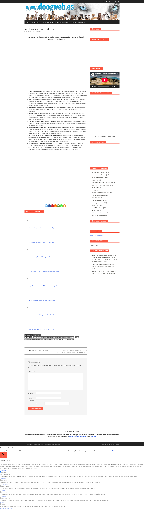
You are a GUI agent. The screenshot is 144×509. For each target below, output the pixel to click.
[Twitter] (46, 205)
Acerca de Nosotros (104, 444)
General (94, 190)
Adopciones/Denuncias (98, 177)
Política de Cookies (115, 444)
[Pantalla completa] (117, 86)
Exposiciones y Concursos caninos (101, 185)
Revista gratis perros (98, 203)
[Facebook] (49, 205)
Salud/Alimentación (97, 208)
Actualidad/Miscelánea (98, 172)
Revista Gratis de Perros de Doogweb (56, 22)
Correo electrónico (31, 400)
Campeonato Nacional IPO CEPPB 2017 (38, 350)
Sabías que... (37, 335)
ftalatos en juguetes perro (42, 339)
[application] (105, 80)
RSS (42, 444)
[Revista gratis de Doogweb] (105, 115)
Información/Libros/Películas (100, 193)
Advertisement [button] (4, 496)
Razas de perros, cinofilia (99, 200)
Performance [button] (4, 484)
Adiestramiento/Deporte (99, 175)
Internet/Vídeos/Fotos (98, 195)
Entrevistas (95, 180)
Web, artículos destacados (99, 213)
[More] (64, 205)
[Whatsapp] (61, 205)
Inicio (28, 22)
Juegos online (96, 197)
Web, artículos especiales (99, 215)
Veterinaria (95, 210)
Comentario (32, 371)
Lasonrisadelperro (97, 255)
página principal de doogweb (78, 436)
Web (37, 404)
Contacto (81, 22)
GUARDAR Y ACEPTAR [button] (6, 508)
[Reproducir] (92, 86)
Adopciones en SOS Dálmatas (105, 264)
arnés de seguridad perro (40, 337)
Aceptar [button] (107, 451)
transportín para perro (67, 339)
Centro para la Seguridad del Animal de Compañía (61, 337)
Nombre (30, 393)
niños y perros (55, 339)
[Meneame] (55, 205)
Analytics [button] (2, 490)
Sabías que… (95, 205)
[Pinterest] (52, 205)
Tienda (73, 22)
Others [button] (2, 502)
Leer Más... (112, 451)
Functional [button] (3, 478)
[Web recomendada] (105, 154)
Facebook (93, 436)
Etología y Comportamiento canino (102, 182)
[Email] (58, 205)
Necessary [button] (3, 470)
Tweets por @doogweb (96, 235)
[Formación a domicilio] (105, 53)
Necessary (4, 472)
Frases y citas (95, 187)
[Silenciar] (115, 86)
